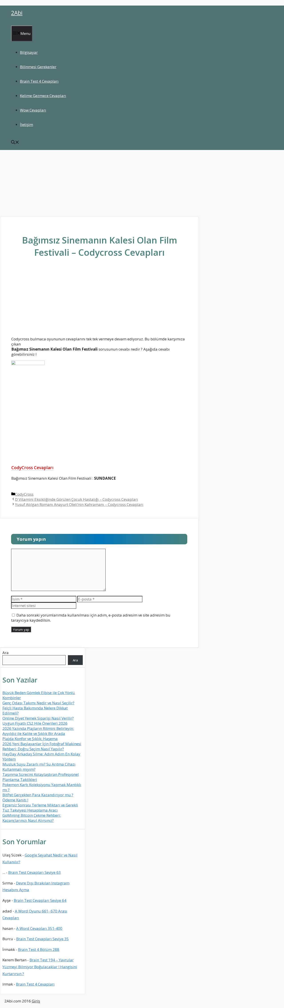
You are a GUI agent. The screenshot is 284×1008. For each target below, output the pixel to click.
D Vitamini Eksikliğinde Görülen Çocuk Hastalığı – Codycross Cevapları (76, 499)
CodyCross (24, 494)
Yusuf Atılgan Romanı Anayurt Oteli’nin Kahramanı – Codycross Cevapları (79, 504)
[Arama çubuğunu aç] (15, 142)
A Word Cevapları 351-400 (39, 928)
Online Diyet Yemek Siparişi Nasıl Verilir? (38, 718)
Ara (5, 652)
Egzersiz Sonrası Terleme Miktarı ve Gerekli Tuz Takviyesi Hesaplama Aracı (40, 807)
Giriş (36, 1001)
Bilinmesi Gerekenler (38, 66)
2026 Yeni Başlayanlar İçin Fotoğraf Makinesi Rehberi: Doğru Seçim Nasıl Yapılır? (41, 746)
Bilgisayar (29, 52)
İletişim (26, 124)
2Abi (16, 12)
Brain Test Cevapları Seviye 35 (42, 938)
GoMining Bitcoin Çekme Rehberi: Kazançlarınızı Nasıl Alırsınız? (31, 818)
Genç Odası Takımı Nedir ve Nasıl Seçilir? (38, 702)
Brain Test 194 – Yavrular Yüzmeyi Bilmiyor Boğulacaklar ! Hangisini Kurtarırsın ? (39, 966)
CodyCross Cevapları (32, 468)
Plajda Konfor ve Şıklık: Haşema (30, 738)
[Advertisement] (142, 183)
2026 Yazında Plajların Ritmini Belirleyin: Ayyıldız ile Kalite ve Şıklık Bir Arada (38, 731)
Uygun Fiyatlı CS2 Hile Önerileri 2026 (34, 723)
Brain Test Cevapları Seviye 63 (34, 872)
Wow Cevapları (33, 110)
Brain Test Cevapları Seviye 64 (40, 900)
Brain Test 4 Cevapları (39, 81)
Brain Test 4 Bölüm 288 (38, 949)
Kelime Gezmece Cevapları (43, 95)
